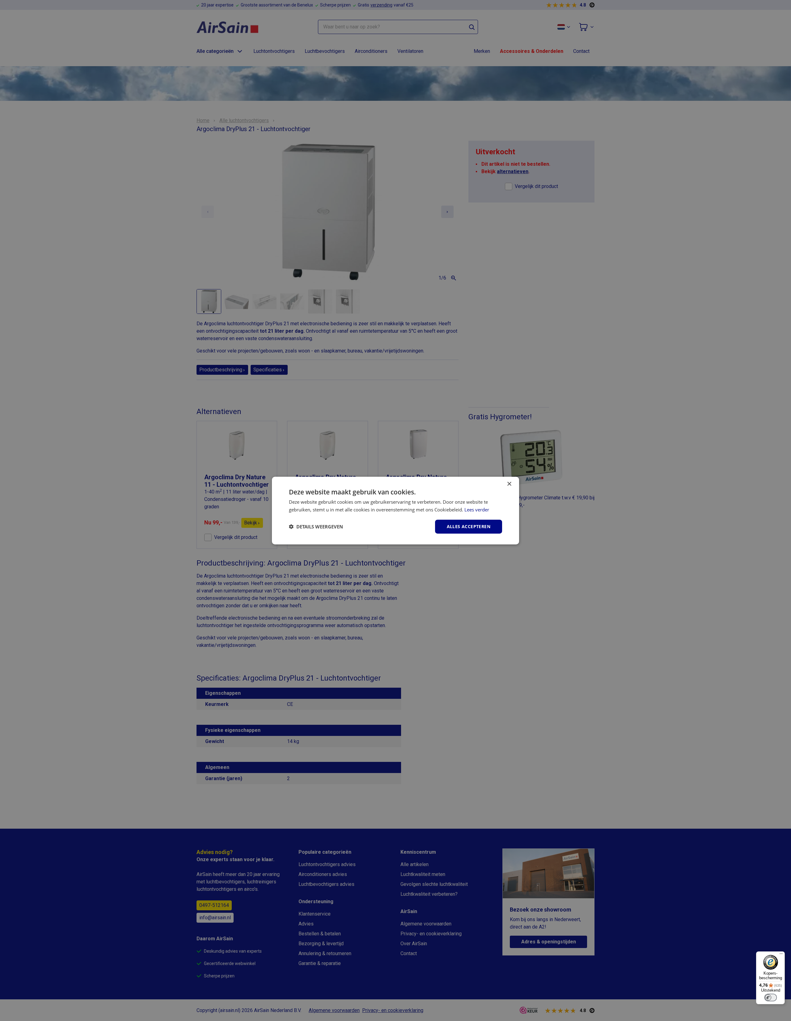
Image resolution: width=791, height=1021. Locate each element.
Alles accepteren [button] (468, 526)
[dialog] (395, 511)
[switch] (770, 997)
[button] (316, 526)
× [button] (509, 484)
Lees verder (476, 509)
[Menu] (781, 955)
